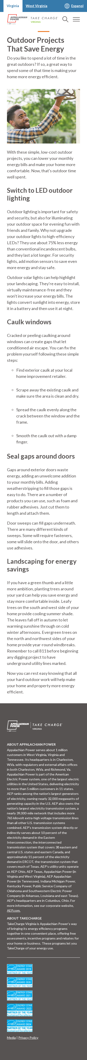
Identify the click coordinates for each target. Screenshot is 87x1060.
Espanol (77, 6)
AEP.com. (13, 910)
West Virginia (36, 6)
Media (11, 1038)
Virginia (13, 6)
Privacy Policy (28, 1038)
